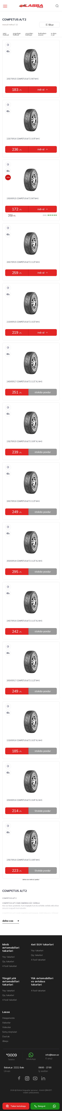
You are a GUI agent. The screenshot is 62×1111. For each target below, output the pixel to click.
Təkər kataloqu (18, 1106)
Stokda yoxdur (43, 810)
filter (51, 24)
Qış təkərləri (8, 961)
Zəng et (41, 1106)
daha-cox (7, 920)
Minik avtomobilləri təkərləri (10, 947)
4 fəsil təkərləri (9, 966)
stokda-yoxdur (43, 392)
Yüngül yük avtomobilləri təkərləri (10, 981)
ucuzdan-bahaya (29, 34)
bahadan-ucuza (42, 34)
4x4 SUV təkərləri (42, 944)
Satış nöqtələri (9, 1031)
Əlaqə (5, 1041)
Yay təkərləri (8, 956)
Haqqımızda (8, 1018)
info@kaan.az (52, 1056)
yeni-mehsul (6, 34)
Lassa (6, 1012)
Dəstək (6, 1036)
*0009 (11, 1056)
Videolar (6, 1027)
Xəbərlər (6, 1022)
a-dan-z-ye (54, 34)
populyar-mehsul (17, 34)
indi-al (40, 89)
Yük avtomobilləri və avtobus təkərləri (42, 981)
